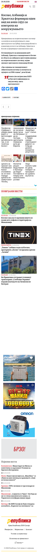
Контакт (29, 529)
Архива (19, 543)
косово (16, 97)
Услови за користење (19, 534)
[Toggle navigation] (34, 6)
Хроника (4, 486)
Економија (6, 245)
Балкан (4, 33)
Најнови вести (9, 462)
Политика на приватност (19, 538)
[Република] (12, 6)
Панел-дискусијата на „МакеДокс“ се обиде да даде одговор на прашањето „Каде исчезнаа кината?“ (18, 478)
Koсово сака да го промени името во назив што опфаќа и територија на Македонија (17, 220)
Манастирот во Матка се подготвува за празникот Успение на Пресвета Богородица (16, 468)
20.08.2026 (12, 215)
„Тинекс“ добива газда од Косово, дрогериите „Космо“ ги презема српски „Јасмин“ (18, 250)
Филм (3, 476)
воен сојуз (6, 97)
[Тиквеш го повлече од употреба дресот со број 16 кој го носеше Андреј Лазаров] (3, 107)
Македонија (6, 494)
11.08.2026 (12, 275)
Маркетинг (19, 529)
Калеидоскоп (6, 466)
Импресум (9, 529)
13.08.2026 (15, 245)
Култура (4, 504)
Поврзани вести (11, 191)
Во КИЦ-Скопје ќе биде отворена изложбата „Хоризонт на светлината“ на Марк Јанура (17, 506)
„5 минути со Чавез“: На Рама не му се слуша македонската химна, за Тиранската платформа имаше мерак (19, 496)
